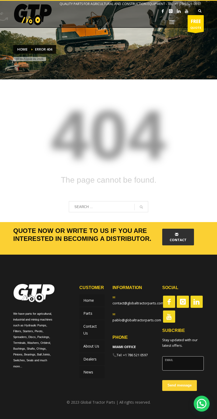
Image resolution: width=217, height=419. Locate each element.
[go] (141, 207)
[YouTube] (187, 11)
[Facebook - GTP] (169, 302)
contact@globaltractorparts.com (138, 303)
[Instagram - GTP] (183, 302)
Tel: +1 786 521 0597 (132, 355)
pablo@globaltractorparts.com (136, 320)
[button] (202, 404)
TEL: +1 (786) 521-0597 (184, 4)
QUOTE (195, 24)
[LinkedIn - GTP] (197, 302)
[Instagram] (171, 11)
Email (169, 360)
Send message (180, 385)
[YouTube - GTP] (169, 316)
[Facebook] (163, 11)
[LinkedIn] (179, 11)
